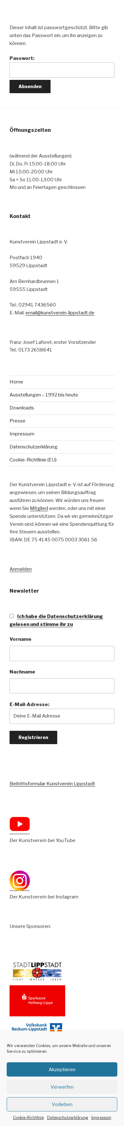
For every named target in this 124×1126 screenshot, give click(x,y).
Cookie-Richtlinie (28, 1117)
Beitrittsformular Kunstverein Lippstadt (52, 784)
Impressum (101, 1117)
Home (16, 382)
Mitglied (39, 508)
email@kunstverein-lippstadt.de (59, 313)
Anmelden (21, 569)
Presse (17, 421)
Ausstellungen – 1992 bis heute (44, 395)
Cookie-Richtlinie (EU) (33, 460)
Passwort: (22, 58)
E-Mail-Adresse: (29, 704)
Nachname (22, 672)
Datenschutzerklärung (67, 1117)
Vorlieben (62, 1104)
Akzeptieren (62, 1069)
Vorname (20, 639)
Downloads (22, 408)
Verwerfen (62, 1087)
